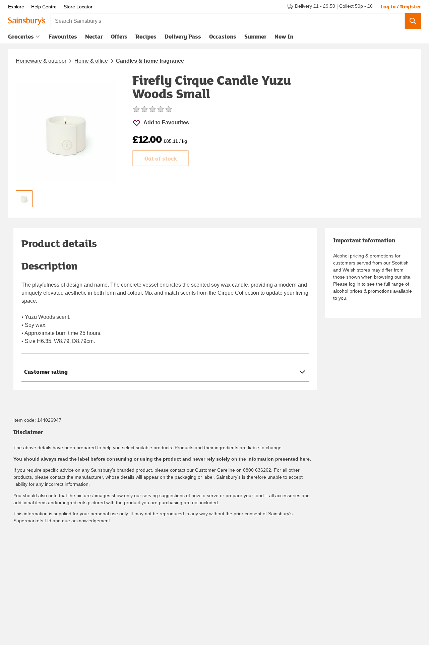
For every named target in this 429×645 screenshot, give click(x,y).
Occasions (222, 36)
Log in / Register (401, 6)
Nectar (94, 36)
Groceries (21, 36)
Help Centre (44, 6)
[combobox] (228, 21)
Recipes (146, 36)
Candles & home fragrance (150, 61)
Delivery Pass (183, 38)
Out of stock (160, 158)
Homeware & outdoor (41, 61)
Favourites (63, 36)
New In (283, 36)
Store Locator (78, 6)
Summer (255, 36)
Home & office (91, 61)
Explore (16, 6)
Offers (119, 36)
